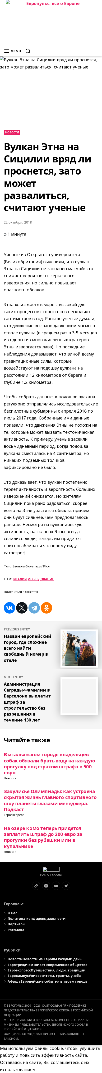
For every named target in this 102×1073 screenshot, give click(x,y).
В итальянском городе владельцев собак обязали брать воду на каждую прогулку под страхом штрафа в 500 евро (49, 763)
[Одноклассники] (46, 608)
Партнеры (16, 924)
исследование (41, 579)
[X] (22, 608)
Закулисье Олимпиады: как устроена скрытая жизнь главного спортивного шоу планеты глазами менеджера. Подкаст (50, 800)
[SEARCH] (26, 51)
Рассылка (16, 929)
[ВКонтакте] (9, 608)
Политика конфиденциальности (36, 918)
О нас (12, 913)
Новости (12, 132)
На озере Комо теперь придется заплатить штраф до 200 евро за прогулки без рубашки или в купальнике (43, 837)
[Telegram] (34, 608)
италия (20, 579)
